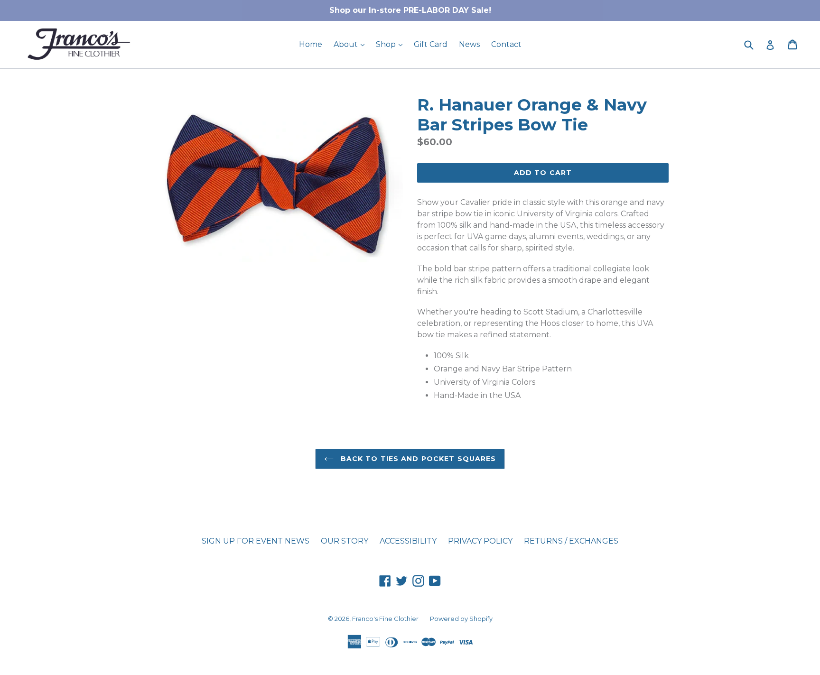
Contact (506, 44)
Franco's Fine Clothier (385, 618)
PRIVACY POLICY (480, 541)
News (469, 44)
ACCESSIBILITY (408, 541)
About (351, 44)
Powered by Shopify (461, 618)
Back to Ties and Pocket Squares (417, 458)
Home (310, 44)
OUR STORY (344, 541)
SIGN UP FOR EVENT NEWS (255, 541)
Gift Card (430, 44)
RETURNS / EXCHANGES (571, 541)
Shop (391, 44)
